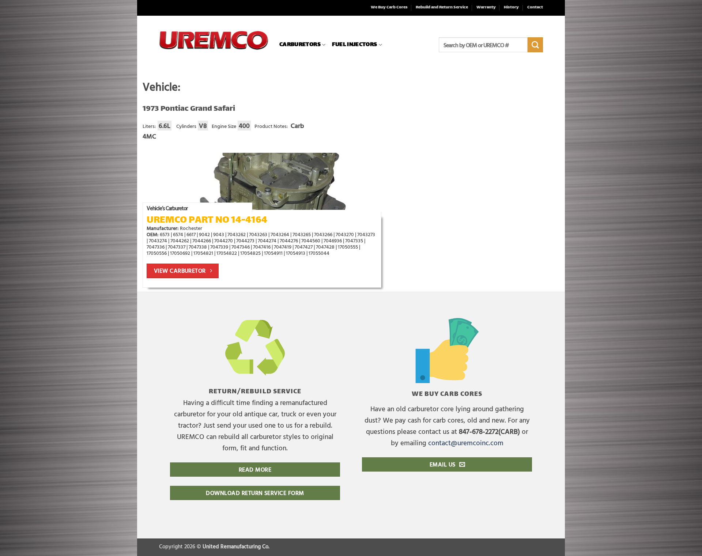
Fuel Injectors (354, 45)
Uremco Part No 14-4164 (207, 220)
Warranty (486, 7)
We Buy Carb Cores (389, 7)
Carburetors (300, 45)
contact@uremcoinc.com (465, 442)
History (511, 7)
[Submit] (535, 45)
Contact (535, 7)
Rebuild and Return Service (442, 7)
